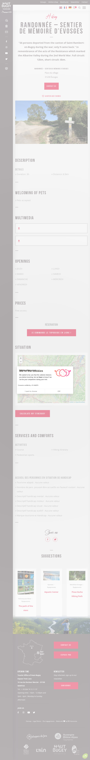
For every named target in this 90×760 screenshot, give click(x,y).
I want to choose (31, 391)
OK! (59, 391)
